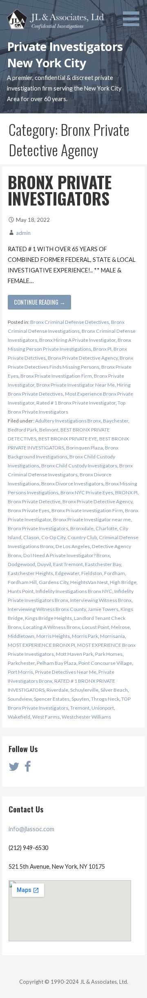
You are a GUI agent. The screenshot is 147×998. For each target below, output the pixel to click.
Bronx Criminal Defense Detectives (69, 322)
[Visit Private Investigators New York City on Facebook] (27, 768)
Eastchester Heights (30, 573)
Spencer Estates (51, 699)
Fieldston (91, 573)
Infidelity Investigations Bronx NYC (74, 591)
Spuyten (80, 699)
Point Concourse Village (105, 663)
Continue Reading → (39, 302)
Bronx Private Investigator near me (92, 519)
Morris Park (85, 636)
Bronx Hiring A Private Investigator (77, 340)
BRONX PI (126, 492)
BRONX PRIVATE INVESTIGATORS (59, 190)
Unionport (102, 708)
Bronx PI (102, 349)
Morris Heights (53, 636)
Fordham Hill (22, 582)
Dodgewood (21, 564)
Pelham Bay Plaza (56, 663)
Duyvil (44, 564)
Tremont (79, 708)
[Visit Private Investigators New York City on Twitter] (14, 768)
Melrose (120, 627)
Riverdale (57, 690)
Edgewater (67, 573)
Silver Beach (114, 690)
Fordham (114, 573)
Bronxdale (82, 528)
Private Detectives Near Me (65, 672)
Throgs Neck (105, 699)
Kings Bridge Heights (48, 618)
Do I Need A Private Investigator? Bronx (66, 555)
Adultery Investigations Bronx (68, 421)
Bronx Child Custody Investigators (79, 465)
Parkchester (21, 663)
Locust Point (95, 627)
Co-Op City (53, 537)
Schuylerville (84, 690)
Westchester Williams (86, 717)
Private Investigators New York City (64, 54)
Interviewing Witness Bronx (100, 600)
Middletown (21, 636)
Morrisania (112, 636)
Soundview (20, 699)
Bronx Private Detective (34, 501)
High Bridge (123, 582)
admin (23, 233)
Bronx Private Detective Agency (83, 358)
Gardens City (53, 582)
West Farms (46, 717)
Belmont (48, 430)
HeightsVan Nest (89, 582)
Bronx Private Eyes (28, 510)
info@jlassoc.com (31, 828)
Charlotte (106, 528)
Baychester (115, 421)
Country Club (82, 537)
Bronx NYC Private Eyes (86, 492)
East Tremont (68, 564)
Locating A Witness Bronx (51, 627)
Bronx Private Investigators (38, 528)
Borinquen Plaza (84, 448)
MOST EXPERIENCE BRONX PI (41, 645)
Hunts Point (20, 591)
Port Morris (20, 672)
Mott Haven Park (74, 654)
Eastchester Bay (103, 564)
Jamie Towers (103, 609)
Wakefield (19, 717)
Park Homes (108, 654)
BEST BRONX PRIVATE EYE (67, 439)
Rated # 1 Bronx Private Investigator (76, 403)
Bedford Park (22, 430)
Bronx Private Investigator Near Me (75, 385)
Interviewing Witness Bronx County (47, 609)
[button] (134, 14)
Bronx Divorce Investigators (72, 483)
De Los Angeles (73, 546)
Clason (31, 537)
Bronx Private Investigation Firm (56, 376)
